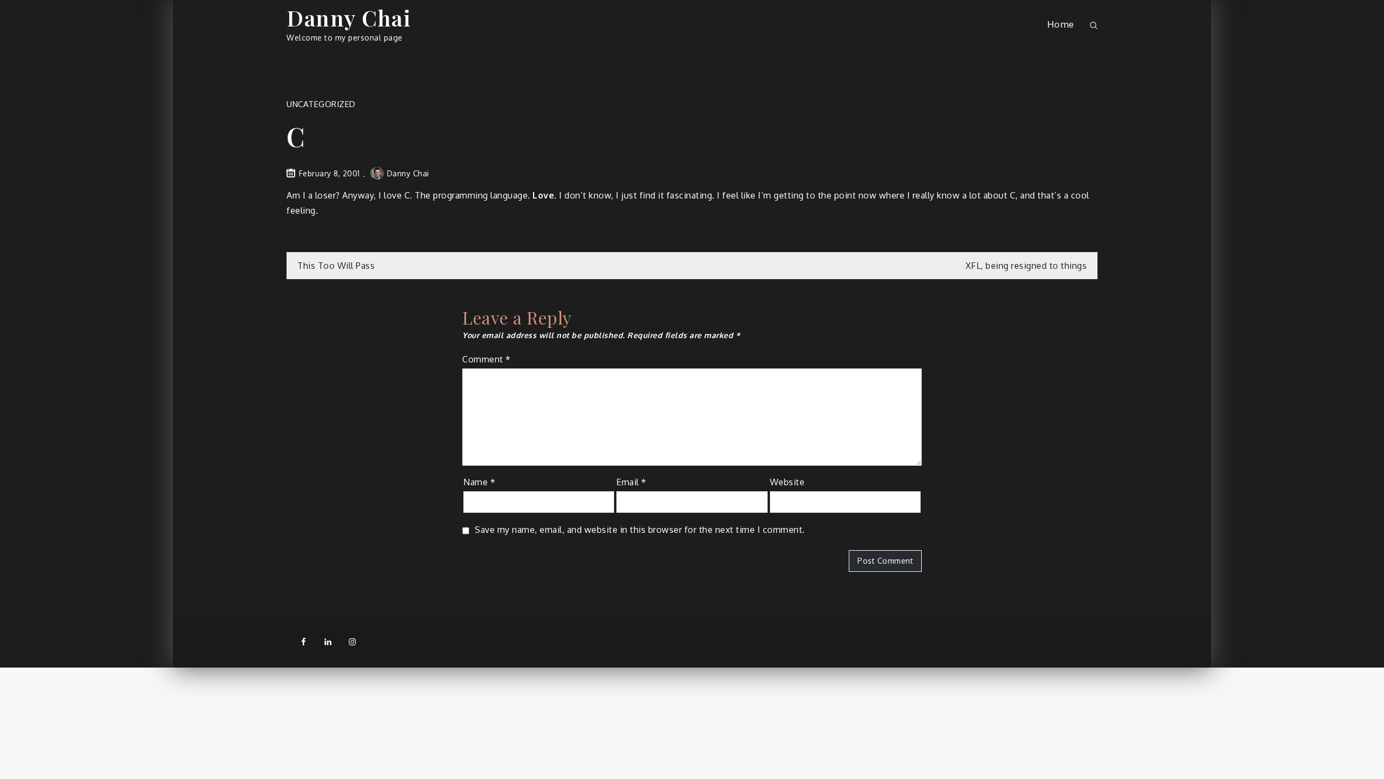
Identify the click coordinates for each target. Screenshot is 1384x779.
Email (631, 482)
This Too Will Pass (336, 265)
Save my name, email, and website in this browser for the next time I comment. (640, 529)
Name (479, 482)
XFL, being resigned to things (1026, 265)
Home (1060, 24)
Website (787, 482)
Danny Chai (349, 17)
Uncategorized (321, 104)
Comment (486, 359)
